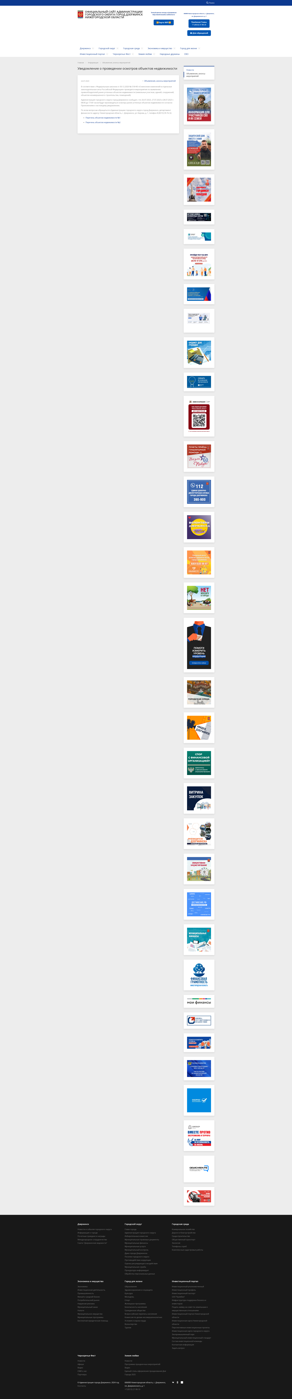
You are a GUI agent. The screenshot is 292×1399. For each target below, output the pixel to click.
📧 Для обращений (199, 33)
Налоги (81, 1310)
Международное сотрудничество (92, 1239)
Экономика (82, 1286)
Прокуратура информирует (137, 1270)
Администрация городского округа (140, 1232)
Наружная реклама (86, 1303)
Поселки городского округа (137, 1256)
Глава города (130, 1229)
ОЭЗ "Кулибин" (178, 1297)
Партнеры (82, 1374)
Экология (176, 1243)
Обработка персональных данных (140, 1274)
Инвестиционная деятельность (91, 1290)
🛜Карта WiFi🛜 (163, 22)
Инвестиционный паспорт (183, 1293)
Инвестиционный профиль (184, 1290)
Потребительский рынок (88, 1300)
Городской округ (107, 48)
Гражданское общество (135, 1310)
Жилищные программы (135, 1303)
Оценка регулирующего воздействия (141, 1263)
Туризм (128, 1327)
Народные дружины (170, 54)
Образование (131, 1286)
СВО (186, 54)
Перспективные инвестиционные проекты (191, 1327)
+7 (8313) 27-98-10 (132, 1389)
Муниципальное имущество (90, 1314)
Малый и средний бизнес (89, 1297)
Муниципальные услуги (135, 1246)
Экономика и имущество (160, 48)
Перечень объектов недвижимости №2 (103, 122)
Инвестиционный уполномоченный (188, 1286)
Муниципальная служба (135, 1267)
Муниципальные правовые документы (142, 1239)
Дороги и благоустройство (184, 1232)
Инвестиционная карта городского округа (190, 1331)
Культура (129, 1293)
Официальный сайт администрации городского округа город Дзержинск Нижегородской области (114, 14)
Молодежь (129, 1297)
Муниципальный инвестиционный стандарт (191, 1338)
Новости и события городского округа (95, 1229)
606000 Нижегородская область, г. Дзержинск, (199, 13)
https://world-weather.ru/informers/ (164, 14)
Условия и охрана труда (135, 1320)
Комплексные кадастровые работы (187, 1250)
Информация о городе (88, 1232)
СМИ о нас (82, 1371)
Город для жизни (188, 48)
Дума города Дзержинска (136, 1253)
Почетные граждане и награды (91, 1236)
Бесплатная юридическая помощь (93, 1320)
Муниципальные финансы (136, 1243)
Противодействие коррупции (138, 1260)
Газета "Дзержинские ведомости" (92, 1243)
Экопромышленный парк (183, 1334)
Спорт (127, 1300)
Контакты (82, 1386)
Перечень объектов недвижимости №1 (103, 117)
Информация (93, 63)
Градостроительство (181, 1236)
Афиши (81, 1364)
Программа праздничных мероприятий (142, 1364)
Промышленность (86, 1293)
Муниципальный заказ (88, 1307)
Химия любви (145, 54)
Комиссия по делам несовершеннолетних (143, 1317)
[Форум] (182, 1382)
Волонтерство (131, 1324)
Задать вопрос (178, 1348)
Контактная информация (183, 1344)
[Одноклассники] (178, 1382)
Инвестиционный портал (92, 54)
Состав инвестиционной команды (187, 1341)
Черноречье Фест (121, 54)
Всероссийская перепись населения (141, 1314)
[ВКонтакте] (173, 1382)
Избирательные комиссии (136, 1236)
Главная (81, 63)
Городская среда (131, 48)
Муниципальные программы (90, 1317)
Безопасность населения (136, 1307)
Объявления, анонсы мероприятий (116, 63)
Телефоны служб (179, 1246)
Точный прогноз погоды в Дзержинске (164, 12)
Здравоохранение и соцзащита (139, 1290)
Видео (80, 1367)
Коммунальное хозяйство (183, 1229)
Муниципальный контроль (136, 1250)
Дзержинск (85, 48)
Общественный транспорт (183, 1239)
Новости (190, 70)
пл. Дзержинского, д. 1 (199, 16)
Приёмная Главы (199, 23)
